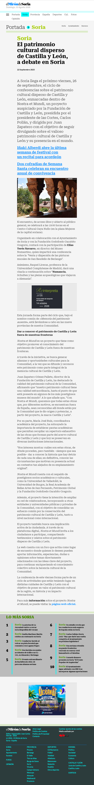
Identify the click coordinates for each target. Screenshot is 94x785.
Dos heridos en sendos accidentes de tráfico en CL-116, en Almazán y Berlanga (28, 652)
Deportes (57, 14)
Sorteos (72, 773)
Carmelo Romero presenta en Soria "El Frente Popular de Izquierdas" (71, 660)
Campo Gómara (33, 770)
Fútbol (50, 753)
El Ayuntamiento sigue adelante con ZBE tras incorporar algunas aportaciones (73, 669)
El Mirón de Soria (26, 4)
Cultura (71, 758)
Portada (16, 14)
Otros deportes (53, 770)
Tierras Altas (32, 758)
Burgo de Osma (33, 761)
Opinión (16, 18)
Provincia (35, 14)
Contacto (36, 736)
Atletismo (51, 758)
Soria (25, 14)
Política (71, 750)
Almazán (30, 776)
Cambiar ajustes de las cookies (70, 729)
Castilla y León (75, 763)
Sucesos (85, 26)
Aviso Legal (37, 729)
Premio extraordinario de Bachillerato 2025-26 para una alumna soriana (28, 661)
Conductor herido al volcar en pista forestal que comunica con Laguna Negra (27, 643)
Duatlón (51, 767)
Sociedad (71, 753)
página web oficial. (64, 604)
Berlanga (30, 753)
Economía (72, 756)
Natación (51, 764)
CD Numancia (53, 750)
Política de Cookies (40, 731)
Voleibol (51, 756)
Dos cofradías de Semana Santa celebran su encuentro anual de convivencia (42, 168)
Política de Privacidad (41, 734)
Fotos (73, 14)
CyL (66, 14)
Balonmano (52, 761)
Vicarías (30, 767)
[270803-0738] (47, 699)
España (46, 14)
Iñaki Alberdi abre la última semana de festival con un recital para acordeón (41, 152)
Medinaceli (31, 778)
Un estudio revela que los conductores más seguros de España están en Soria (72, 627)
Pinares (30, 750)
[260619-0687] (47, 296)
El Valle (30, 756)
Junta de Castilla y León (77, 766)
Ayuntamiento (73, 26)
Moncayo (30, 773)
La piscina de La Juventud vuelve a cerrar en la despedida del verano (26, 627)
